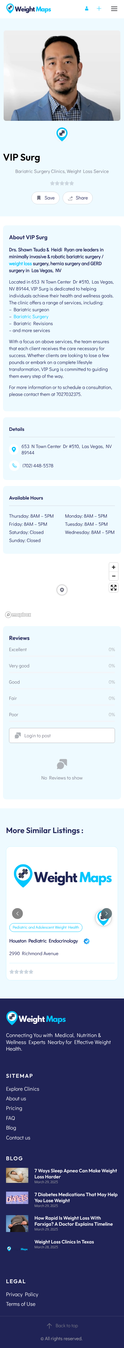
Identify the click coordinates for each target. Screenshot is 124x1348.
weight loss (20, 263)
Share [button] (82, 198)
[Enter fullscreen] (113, 587)
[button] (45, 198)
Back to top (67, 1325)
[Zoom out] (113, 576)
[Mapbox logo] (18, 614)
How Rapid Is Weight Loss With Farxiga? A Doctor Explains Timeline (73, 1221)
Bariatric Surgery (31, 316)
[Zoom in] (113, 567)
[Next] (106, 913)
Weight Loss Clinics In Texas (64, 1242)
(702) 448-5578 (38, 465)
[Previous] (17, 913)
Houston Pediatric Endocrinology (43, 941)
